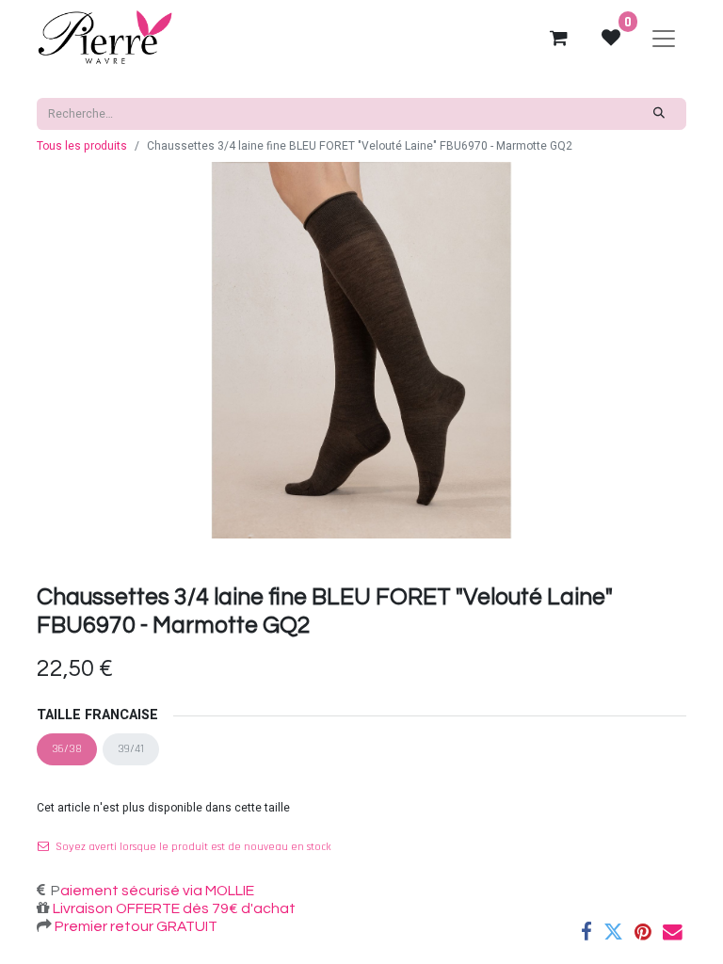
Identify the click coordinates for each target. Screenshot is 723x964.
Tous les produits (82, 145)
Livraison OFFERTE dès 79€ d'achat (173, 908)
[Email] (673, 932)
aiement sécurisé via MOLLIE (157, 890)
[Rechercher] (659, 114)
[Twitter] (613, 932)
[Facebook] (586, 932)
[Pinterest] (643, 932)
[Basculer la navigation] (663, 37)
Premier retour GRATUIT (134, 926)
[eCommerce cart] (558, 37)
